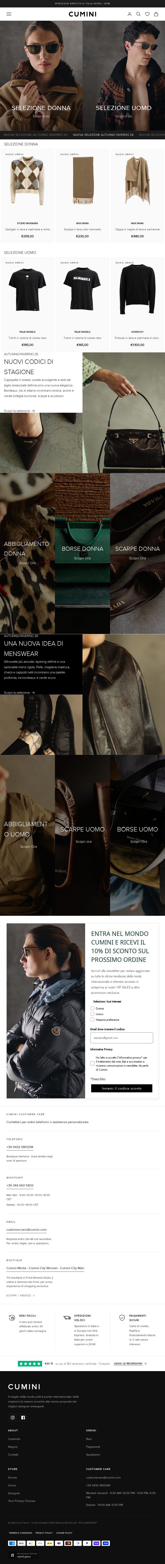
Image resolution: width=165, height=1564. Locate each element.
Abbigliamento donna (26, 548)
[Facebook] (23, 1417)
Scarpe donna (137, 549)
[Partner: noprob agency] (82, 1555)
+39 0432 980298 (19, 1147)
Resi (89, 1439)
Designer (14, 1493)
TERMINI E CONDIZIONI (20, 1533)
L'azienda (14, 1439)
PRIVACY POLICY (44, 1533)
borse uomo (137, 829)
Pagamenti (93, 1447)
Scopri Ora (27, 563)
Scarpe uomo (82, 829)
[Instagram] (12, 1417)
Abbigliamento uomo (26, 829)
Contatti (13, 1455)
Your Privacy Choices (21, 1501)
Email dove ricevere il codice (107, 1029)
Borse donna (82, 549)
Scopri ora (84, 842)
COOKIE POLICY (64, 1533)
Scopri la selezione (17, 411)
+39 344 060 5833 (19, 1185)
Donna (12, 1478)
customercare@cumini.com (26, 1230)
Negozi (13, 1447)
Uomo (12, 1485)
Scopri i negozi (18, 1295)
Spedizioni (93, 1455)
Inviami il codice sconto (122, 1088)
